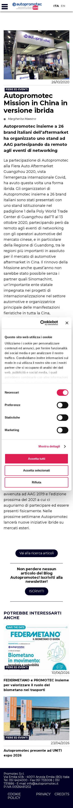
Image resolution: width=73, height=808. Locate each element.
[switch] (62, 405)
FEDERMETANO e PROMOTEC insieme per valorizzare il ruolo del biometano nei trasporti (36, 685)
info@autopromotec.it (42, 783)
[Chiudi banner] (66, 322)
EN (63, 6)
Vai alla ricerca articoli (36, 553)
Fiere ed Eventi (17, 89)
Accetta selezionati (36, 470)
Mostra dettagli (49, 446)
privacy (43, 794)
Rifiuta (36, 482)
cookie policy (14, 796)
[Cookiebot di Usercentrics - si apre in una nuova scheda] (43, 322)
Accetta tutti (36, 458)
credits (62, 794)
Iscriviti (36, 591)
